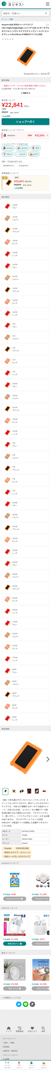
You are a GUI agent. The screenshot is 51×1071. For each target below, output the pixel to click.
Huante (7, 848)
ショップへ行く (25, 121)
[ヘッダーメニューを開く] (46, 4)
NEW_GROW (14, 112)
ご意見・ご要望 (8, 1043)
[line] (25, 1005)
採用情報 (6, 1047)
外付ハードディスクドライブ (17, 856)
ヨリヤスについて (9, 1039)
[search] (46, 13)
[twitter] (18, 1005)
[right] (47, 759)
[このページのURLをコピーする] (32, 1004)
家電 (11, 19)
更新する (26, 93)
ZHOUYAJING (22, 848)
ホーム (4, 19)
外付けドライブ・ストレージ (17, 852)
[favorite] (47, 25)
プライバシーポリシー (11, 1055)
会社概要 (6, 1059)
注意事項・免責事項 (10, 1051)
